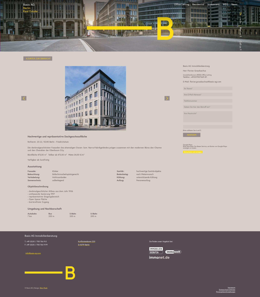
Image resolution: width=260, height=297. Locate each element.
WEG (225, 4)
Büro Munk (43, 288)
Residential (198, 4)
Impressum (231, 288)
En (240, 22)
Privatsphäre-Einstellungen (225, 292)
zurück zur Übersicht (39, 58)
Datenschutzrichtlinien (227, 290)
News (234, 4)
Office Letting (181, 4)
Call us (240, 44)
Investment (213, 4)
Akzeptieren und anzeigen (193, 152)
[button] (23, 98)
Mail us (240, 31)
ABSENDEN (191, 135)
